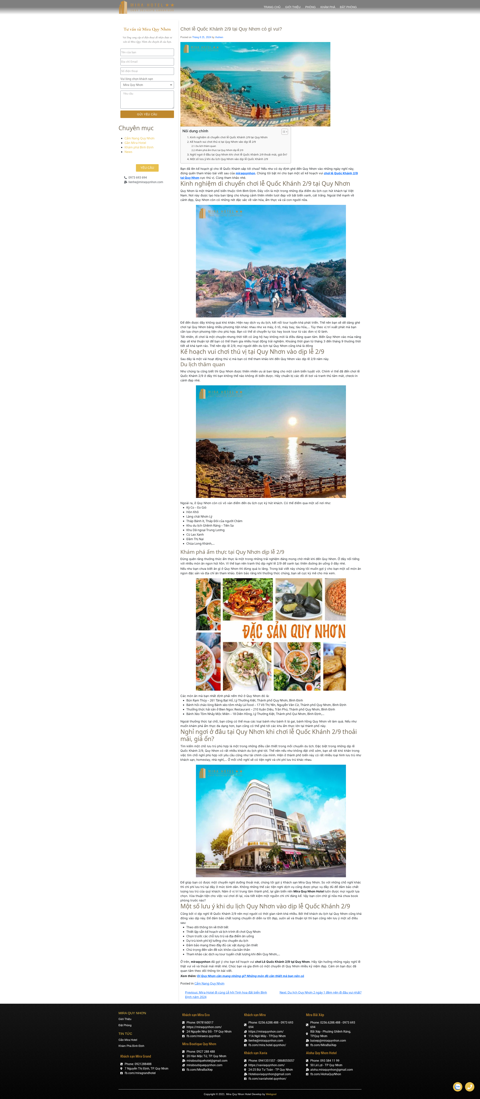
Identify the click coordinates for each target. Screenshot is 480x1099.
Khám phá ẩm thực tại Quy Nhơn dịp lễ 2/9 (219, 150)
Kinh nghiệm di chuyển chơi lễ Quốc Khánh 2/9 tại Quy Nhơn (229, 137)
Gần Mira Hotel (135, 143)
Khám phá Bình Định (139, 147)
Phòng (310, 7)
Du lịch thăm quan (206, 146)
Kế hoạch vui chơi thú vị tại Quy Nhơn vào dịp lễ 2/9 (223, 142)
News (128, 152)
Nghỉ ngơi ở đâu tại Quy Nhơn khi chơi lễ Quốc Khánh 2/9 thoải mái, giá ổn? (238, 154)
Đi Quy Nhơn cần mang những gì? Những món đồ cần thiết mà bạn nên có (250, 976)
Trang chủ (272, 7)
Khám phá (327, 7)
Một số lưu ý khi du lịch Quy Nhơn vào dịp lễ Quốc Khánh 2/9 (229, 159)
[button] (147, 168)
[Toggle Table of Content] (283, 132)
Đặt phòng (348, 7)
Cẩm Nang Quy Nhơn (139, 138)
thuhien (219, 37)
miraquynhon (245, 173)
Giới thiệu (293, 7)
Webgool (271, 1094)
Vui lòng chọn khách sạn (136, 79)
